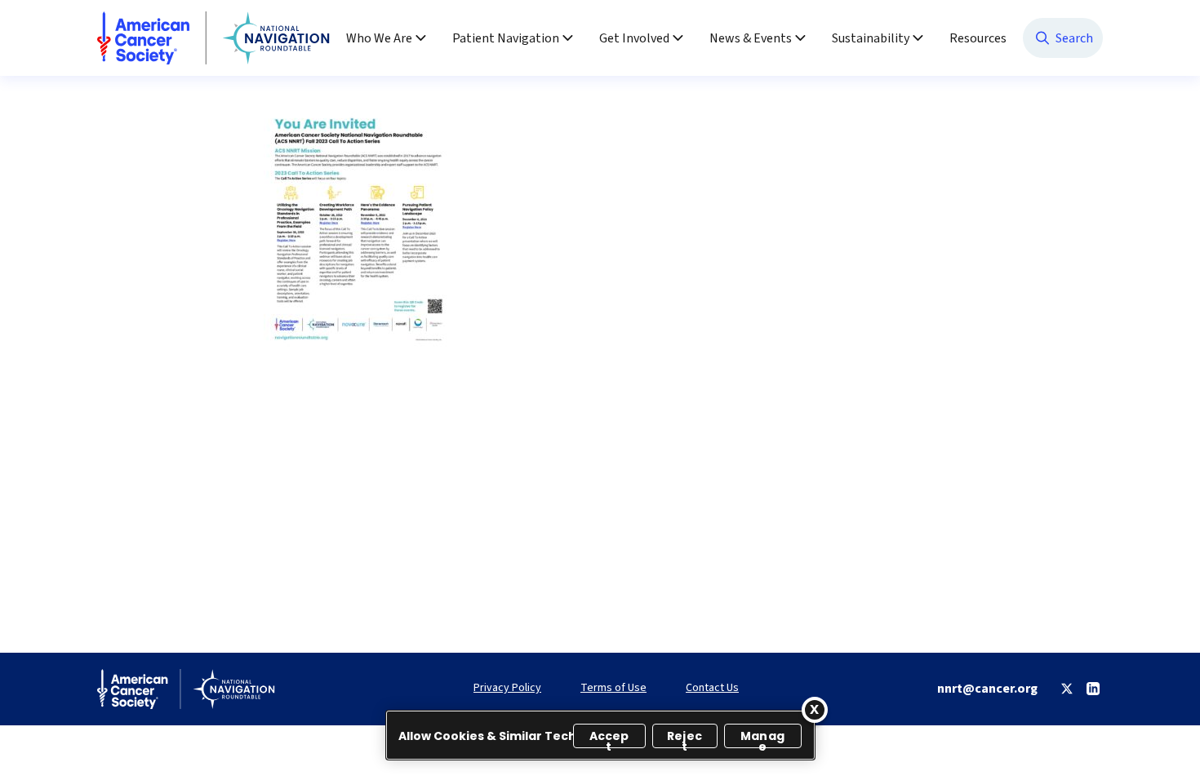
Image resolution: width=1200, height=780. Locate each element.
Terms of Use (613, 688)
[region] (600, 735)
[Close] (815, 710)
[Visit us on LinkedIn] (1093, 688)
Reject (684, 738)
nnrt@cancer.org (987, 689)
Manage (762, 738)
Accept (609, 738)
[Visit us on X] (1067, 688)
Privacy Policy (507, 688)
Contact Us (712, 688)
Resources (978, 38)
